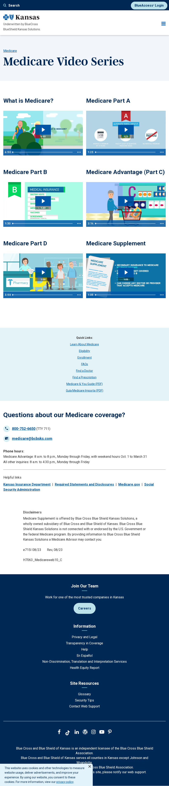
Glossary (84, 694)
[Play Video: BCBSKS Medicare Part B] (43, 201)
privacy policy (65, 782)
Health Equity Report (84, 668)
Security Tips (84, 700)
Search (14, 5)
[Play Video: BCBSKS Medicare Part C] (126, 201)
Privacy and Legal (84, 637)
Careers (84, 608)
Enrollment (84, 357)
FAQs (84, 364)
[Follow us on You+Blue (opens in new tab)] (85, 732)
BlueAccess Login (149, 5)
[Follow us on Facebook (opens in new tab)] (59, 732)
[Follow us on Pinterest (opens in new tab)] (109, 732)
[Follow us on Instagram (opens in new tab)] (93, 732)
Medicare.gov (129, 484)
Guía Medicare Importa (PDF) (84, 390)
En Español (85, 656)
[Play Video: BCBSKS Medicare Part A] (126, 130)
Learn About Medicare (84, 344)
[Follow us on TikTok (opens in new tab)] (67, 733)
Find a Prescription (84, 377)
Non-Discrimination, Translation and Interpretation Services (84, 662)
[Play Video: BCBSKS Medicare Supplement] (126, 272)
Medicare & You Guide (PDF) (84, 384)
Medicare (10, 51)
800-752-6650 (23, 428)
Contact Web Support (84, 706)
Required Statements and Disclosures (84, 484)
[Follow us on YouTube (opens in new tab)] (101, 732)
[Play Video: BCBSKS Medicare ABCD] (43, 130)
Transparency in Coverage (84, 643)
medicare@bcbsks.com (32, 438)
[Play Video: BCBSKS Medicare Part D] (43, 272)
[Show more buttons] (79, 152)
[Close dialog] (90, 764)
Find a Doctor (84, 370)
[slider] (43, 152)
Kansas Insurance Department (26, 484)
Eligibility (84, 351)
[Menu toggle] (163, 23)
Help (84, 649)
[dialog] (46, 775)
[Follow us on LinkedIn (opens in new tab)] (77, 732)
